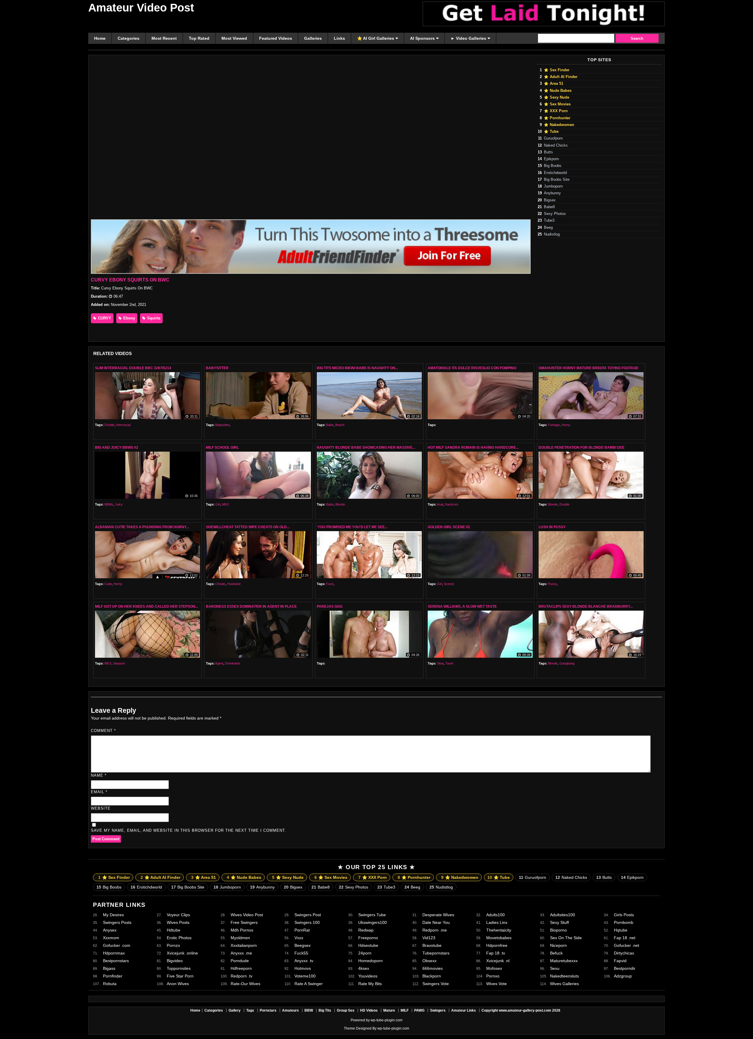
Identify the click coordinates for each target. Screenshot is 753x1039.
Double (109, 425)
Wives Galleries (564, 983)
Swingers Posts (117, 922)
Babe (330, 425)
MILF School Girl (222, 447)
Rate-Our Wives (245, 983)
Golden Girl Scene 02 (449, 527)
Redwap (366, 930)
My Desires (113, 914)
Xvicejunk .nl (497, 960)
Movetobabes (499, 937)
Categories (213, 1010)
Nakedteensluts (564, 976)
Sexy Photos (555, 214)
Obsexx (429, 960)
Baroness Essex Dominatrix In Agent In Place (251, 606)
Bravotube (432, 945)
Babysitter (217, 368)
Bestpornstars (116, 960)
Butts (548, 152)
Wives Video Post (247, 914)
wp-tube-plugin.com (386, 1020)
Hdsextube (368, 945)
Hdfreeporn (241, 968)
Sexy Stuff (559, 922)
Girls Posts (624, 914)
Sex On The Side (566, 937)
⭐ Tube (551, 132)
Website (101, 808)
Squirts (153, 318)
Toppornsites (179, 968)
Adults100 (495, 914)
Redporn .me (434, 930)
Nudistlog (552, 234)
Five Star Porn (180, 976)
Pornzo (173, 945)
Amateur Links (463, 1010)
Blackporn (431, 976)
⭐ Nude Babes (558, 91)
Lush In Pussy (552, 527)
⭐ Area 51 (553, 84)
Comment (103, 730)
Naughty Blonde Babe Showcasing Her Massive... (366, 447)
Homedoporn (370, 960)
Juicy (119, 504)
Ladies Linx (496, 922)
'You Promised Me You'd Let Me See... (352, 527)
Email (99, 792)
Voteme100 (305, 976)
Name (98, 775)
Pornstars (268, 1010)
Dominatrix (232, 663)
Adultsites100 (562, 914)
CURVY (104, 318)
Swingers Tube (372, 914)
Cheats (220, 584)
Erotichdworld (555, 173)
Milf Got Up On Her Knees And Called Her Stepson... (146, 606)
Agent (219, 663)
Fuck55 (301, 953)
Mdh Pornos (242, 930)
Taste (449, 663)
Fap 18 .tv (495, 953)
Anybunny (552, 193)
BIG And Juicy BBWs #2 (116, 447)
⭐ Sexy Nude (556, 97)
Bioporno (558, 930)
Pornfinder (112, 976)
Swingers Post (307, 914)
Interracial (123, 425)
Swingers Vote (435, 983)
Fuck (330, 584)
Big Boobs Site (556, 180)
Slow (440, 663)
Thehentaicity (498, 930)
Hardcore (451, 504)
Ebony (128, 318)
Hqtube (620, 930)
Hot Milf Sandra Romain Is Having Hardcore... (473, 447)
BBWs (108, 504)
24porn (364, 953)
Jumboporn (553, 186)
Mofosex (494, 968)
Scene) (449, 584)
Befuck (556, 953)
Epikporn (551, 159)
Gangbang (566, 663)
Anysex (109, 930)
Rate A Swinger (308, 983)
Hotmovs (302, 968)
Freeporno (368, 937)
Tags (250, 1010)
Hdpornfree (496, 945)
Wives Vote (496, 983)
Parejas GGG (329, 606)
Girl (217, 504)
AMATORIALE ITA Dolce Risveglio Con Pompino (472, 368)
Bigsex (550, 200)
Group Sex (345, 1010)
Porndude (240, 960)
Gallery (235, 1010)
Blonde (340, 504)
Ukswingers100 (372, 922)
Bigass (109, 968)
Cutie (108, 584)
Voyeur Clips (178, 914)
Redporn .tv (241, 976)
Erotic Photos (179, 937)
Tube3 (549, 220)
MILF (225, 504)
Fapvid (620, 960)
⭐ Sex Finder (556, 70)
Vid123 (428, 937)
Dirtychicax (624, 953)
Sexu (554, 968)
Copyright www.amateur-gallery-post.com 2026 (521, 1010)
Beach (339, 425)
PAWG (419, 1010)
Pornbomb (623, 922)
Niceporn (558, 945)
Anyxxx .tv (303, 960)
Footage (554, 425)
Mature (389, 1010)
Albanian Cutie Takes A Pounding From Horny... (142, 527)
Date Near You (436, 922)
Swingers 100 (307, 922)
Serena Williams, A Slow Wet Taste (462, 606)
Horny (566, 425)
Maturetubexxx (564, 960)
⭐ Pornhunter (557, 118)
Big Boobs (553, 166)
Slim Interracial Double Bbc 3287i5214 (133, 368)
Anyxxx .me (241, 953)
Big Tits (325, 1010)
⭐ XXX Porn (556, 111)
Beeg (548, 228)
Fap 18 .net (624, 937)
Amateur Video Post (141, 7)
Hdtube (173, 930)
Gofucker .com (116, 945)
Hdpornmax (114, 953)
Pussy (552, 584)
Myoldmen (240, 937)
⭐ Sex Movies (557, 104)
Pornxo (492, 976)
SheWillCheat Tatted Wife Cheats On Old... (247, 527)
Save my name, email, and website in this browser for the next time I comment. (188, 830)
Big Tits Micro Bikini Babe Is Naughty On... (357, 368)
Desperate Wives (438, 914)
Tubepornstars (435, 953)
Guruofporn (553, 138)
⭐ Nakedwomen (559, 125)
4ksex (363, 968)
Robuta (109, 983)
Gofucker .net (626, 945)
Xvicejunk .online (182, 953)
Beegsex (302, 945)
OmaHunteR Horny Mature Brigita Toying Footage (588, 368)
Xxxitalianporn (244, 945)
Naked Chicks (556, 145)
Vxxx (298, 937)
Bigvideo (175, 960)
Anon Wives (178, 983)
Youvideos (367, 976)
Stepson (119, 663)
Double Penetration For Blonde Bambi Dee (581, 447)
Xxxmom (111, 937)
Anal (440, 504)
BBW (308, 1010)
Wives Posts (178, 922)
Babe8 (549, 207)
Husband (233, 584)
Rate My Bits (370, 983)
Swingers (438, 1010)
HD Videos (369, 1010)
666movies (432, 968)
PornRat (302, 930)
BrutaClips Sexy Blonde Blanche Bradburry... (586, 606)
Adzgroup (623, 976)
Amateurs (290, 1010)
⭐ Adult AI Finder (560, 77)
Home (195, 1010)
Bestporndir (624, 968)
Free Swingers (244, 922)
